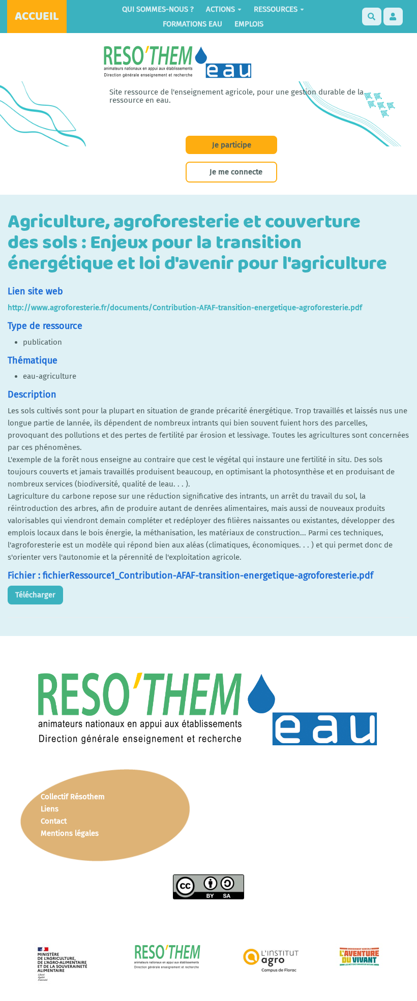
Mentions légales (70, 833)
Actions (220, 9)
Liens (49, 808)
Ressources (275, 9)
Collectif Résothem (73, 796)
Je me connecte (236, 171)
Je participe (231, 144)
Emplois (248, 23)
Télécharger (35, 594)
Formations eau (192, 23)
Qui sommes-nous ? (158, 9)
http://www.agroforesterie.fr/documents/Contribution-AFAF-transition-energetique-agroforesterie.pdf (185, 307)
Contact (54, 821)
